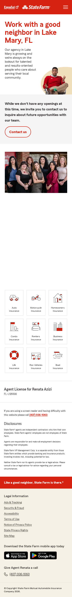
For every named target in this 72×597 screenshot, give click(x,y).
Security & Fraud (14, 508)
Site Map (9, 536)
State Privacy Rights (16, 530)
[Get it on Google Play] (43, 555)
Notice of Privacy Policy (18, 524)
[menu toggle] (65, 7)
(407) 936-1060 (38, 415)
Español (9, 7)
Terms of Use (11, 519)
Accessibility (11, 513)
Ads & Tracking (13, 502)
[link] (36, 7)
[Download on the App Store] (16, 555)
